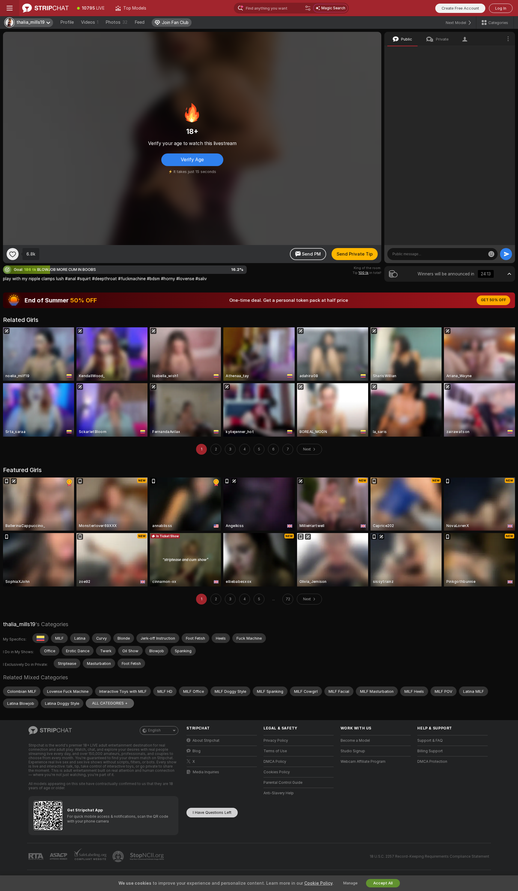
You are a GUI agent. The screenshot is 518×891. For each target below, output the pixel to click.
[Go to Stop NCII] (147, 856)
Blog (196, 751)
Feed (139, 22)
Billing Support (430, 751)
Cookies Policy (276, 772)
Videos (89, 22)
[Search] (308, 8)
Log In (500, 8)
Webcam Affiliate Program (363, 761)
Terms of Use (275, 751)
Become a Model (355, 740)
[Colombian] (40, 638)
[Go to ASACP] (59, 856)
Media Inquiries (206, 772)
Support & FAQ (430, 740)
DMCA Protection (432, 761)
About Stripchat (205, 740)
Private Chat (490, 52)
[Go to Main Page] (45, 8)
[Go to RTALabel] (36, 856)
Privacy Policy (275, 740)
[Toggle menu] (9, 8)
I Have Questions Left (212, 812)
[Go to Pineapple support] (118, 856)
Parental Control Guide (282, 782)
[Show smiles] (491, 254)
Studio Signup (353, 751)
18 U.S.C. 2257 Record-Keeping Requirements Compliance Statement (429, 856)
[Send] (506, 254)
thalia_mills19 (19, 624)
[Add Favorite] (13, 254)
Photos (116, 22)
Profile (67, 22)
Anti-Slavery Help (278, 793)
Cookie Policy (318, 883)
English (154, 730)
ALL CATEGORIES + (110, 703)
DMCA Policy (274, 761)
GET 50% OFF (493, 300)
